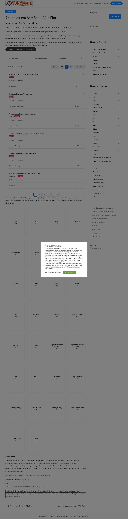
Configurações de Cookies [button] (53, 272)
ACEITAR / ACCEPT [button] (69, 272)
